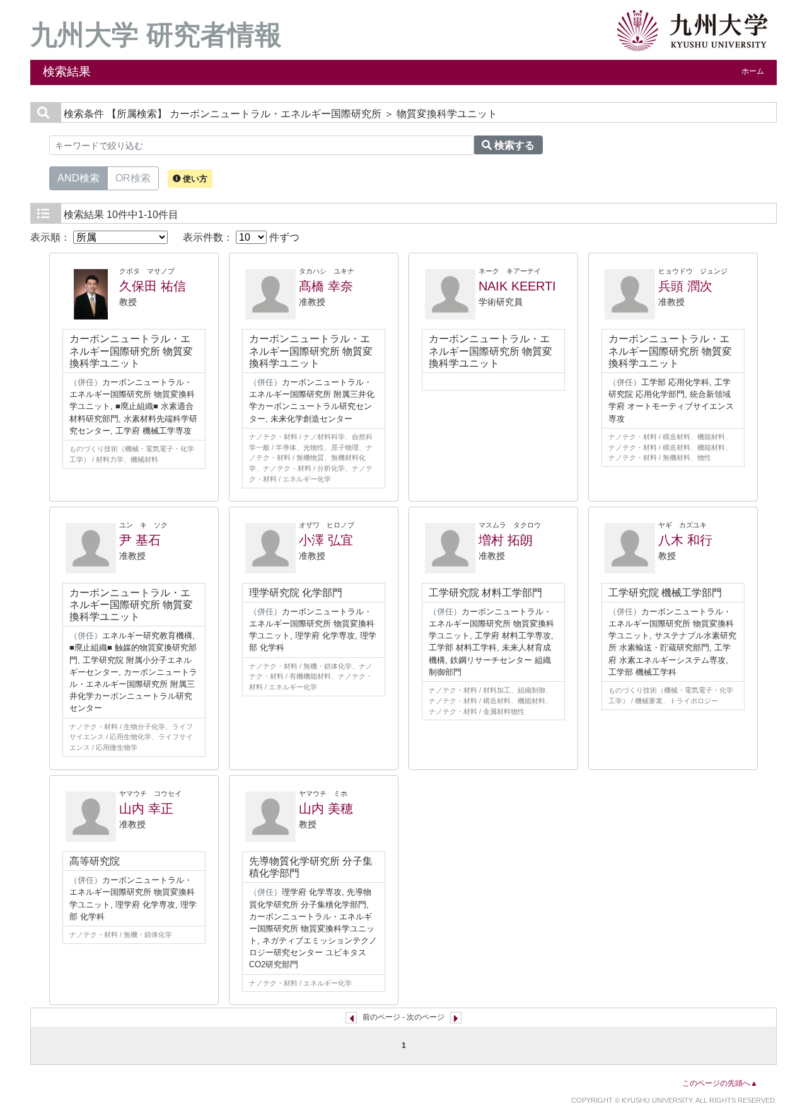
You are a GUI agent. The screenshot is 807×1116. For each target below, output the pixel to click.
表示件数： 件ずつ (241, 237)
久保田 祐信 (152, 286)
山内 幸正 (146, 808)
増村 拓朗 (506, 540)
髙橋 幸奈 (326, 286)
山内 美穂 (326, 808)
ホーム (752, 71)
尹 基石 (140, 540)
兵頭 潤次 (685, 286)
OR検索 (133, 178)
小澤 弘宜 (326, 540)
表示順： (51, 237)
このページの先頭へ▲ (720, 1083)
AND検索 (78, 178)
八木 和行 (685, 540)
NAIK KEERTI (517, 286)
